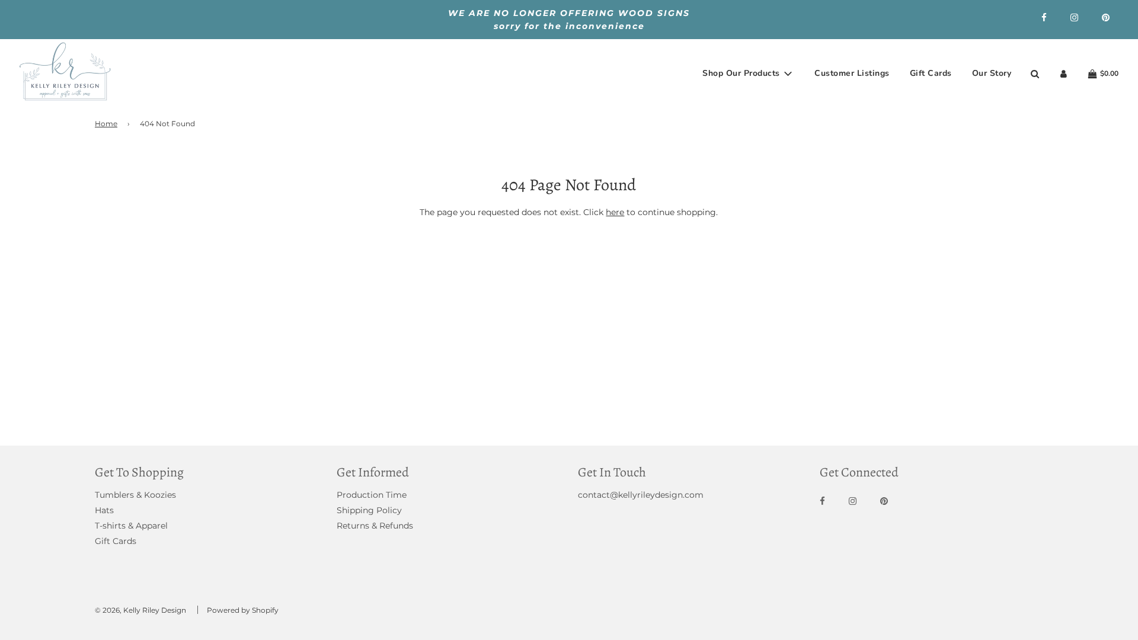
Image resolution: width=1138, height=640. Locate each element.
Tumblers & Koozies (135, 494)
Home (106, 123)
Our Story (992, 73)
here (615, 212)
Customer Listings (852, 73)
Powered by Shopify (243, 610)
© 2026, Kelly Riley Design (140, 610)
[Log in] (1064, 74)
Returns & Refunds (375, 525)
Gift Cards (931, 73)
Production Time (372, 494)
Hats (104, 510)
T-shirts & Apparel (131, 525)
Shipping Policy (369, 510)
